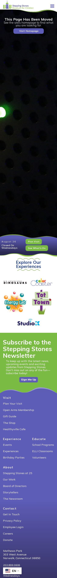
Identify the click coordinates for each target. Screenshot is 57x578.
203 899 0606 (11, 564)
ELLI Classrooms (42, 451)
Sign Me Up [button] (28, 379)
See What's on (36, 248)
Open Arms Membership (18, 410)
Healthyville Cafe (14, 429)
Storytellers (10, 492)
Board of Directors (14, 486)
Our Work (9, 479)
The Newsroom (13, 498)
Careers (8, 533)
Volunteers (39, 457)
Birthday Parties (13, 457)
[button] (50, 5)
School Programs (43, 445)
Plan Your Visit (12, 403)
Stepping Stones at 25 (17, 473)
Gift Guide (9, 416)
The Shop (9, 423)
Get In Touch (11, 514)
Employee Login (13, 527)
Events (7, 445)
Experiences (11, 451)
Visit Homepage (28, 31)
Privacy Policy (12, 520)
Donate (8, 540)
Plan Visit (33, 241)
